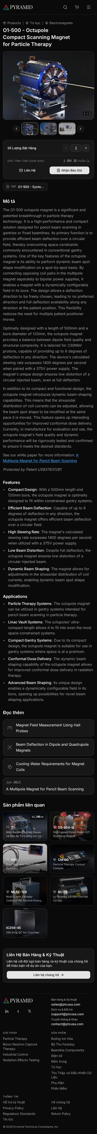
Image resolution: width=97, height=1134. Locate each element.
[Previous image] (16, 129)
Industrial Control (15, 1054)
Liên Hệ (29, 170)
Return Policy (61, 1114)
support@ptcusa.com (67, 1014)
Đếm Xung (59, 1061)
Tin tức (8, 1119)
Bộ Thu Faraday (63, 1044)
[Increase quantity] (86, 148)
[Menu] (88, 7)
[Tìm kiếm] (65, 7)
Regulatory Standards (19, 1114)
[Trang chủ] (17, 7)
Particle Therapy (15, 1038)
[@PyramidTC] (29, 1011)
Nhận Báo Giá (72, 170)
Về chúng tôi (60, 1102)
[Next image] (80, 129)
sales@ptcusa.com (65, 1004)
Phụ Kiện (57, 1083)
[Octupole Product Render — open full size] (48, 85)
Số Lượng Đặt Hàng (21, 148)
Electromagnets (61, 23)
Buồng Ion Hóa (62, 1038)
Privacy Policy (13, 1108)
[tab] (29, 128)
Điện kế (56, 1056)
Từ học (35, 23)
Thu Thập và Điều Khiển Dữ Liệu (71, 1075)
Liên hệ (56, 1108)
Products (14, 23)
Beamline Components (67, 1050)
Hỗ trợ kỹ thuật (14, 1102)
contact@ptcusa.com (67, 1024)
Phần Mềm (59, 1088)
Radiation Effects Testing (21, 1060)
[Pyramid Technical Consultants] (7, 1011)
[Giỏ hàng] (77, 7)
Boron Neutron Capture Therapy (20, 1046)
